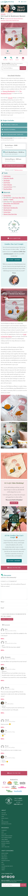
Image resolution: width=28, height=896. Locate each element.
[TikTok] (13, 877)
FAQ (2, 820)
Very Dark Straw (15, 203)
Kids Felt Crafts (15, 20)
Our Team (3, 812)
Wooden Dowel (7, 210)
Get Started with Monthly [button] (14, 166)
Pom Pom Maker (8, 189)
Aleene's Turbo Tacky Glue (10, 214)
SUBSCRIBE (22, 68)
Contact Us (4, 814)
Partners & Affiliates (6, 823)
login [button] (24, 1)
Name (3, 602)
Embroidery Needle (8, 178)
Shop (2, 832)
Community (4, 830)
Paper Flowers (4, 853)
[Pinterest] (2, 877)
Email (3, 608)
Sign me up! (14, 502)
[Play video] (14, 8)
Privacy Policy (4, 818)
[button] (23, 59)
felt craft (10, 97)
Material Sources (5, 843)
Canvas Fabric (7, 195)
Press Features (4, 822)
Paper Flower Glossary (6, 835)
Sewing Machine (8, 184)
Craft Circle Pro (5, 846)
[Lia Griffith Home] (7, 2)
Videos (3, 869)
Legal (2, 816)
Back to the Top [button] (15, 567)
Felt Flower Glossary (6, 837)
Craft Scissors (7, 176)
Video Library (4, 839)
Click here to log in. (18, 170)
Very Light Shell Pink (18, 201)
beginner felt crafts (9, 18)
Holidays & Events (5, 860)
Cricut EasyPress (8, 187)
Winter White (7, 203)
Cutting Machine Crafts (7, 866)
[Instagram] (5, 877)
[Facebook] (8, 877)
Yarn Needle (7, 180)
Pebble (11, 199)
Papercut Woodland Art (9, 91)
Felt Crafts (3, 14)
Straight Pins (7, 182)
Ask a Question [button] (14, 238)
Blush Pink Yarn (7, 205)
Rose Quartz (15, 197)
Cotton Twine (7, 212)
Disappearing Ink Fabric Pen (11, 207)
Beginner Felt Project (18, 18)
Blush (20, 197)
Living (2, 864)
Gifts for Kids (9, 20)
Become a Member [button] (14, 260)
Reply (2, 638)
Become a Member (5, 841)
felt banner (3, 20)
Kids (2, 862)
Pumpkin (6, 199)
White (23, 197)
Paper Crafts (4, 858)
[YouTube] (10, 877)
